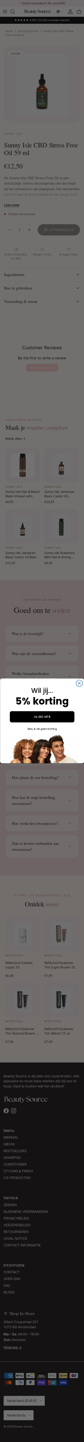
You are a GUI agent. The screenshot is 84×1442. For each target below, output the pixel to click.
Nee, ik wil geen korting (42, 729)
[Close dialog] (79, 683)
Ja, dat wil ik (42, 717)
